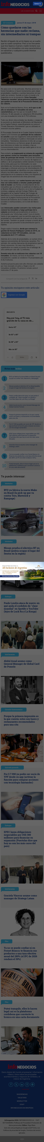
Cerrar (36, 4)
